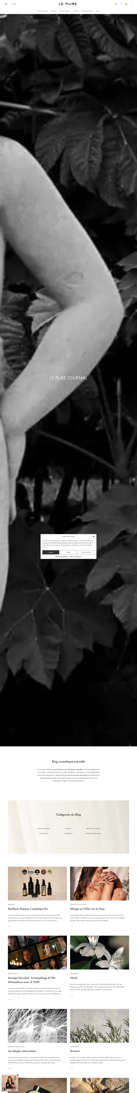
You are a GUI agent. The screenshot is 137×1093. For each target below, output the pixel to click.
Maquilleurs (43, 833)
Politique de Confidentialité (75, 556)
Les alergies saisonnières (22, 1051)
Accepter (50, 552)
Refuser (68, 552)
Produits (68, 828)
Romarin (75, 1051)
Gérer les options (86, 552)
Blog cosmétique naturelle (68, 761)
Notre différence (64, 11)
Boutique (54, 11)
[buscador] (116, 4)
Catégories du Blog (68, 814)
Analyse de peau (43, 11)
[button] (94, 536)
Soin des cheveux (44, 828)
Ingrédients (68, 833)
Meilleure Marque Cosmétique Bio (28, 909)
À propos (76, 11)
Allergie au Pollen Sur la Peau (87, 909)
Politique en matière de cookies (61, 556)
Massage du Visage (93, 828)
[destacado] (9, 926)
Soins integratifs (87, 11)
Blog (98, 11)
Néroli (73, 978)
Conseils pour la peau (93, 833)
